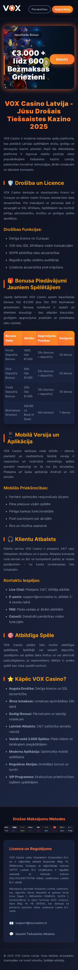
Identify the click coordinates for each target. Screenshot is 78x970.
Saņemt (62, 59)
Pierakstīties (40, 9)
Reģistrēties (62, 9)
